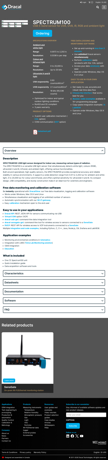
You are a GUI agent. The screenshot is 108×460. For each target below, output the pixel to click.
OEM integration (8, 407)
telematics (45, 240)
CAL (36, 119)
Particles (27, 425)
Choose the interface (82, 93)
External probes (29, 433)
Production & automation (7, 416)
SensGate (88, 222)
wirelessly (95, 66)
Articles (48, 423)
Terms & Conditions (9, 452)
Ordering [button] (42, 33)
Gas (25, 417)
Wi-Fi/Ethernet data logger (31, 429)
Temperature (29, 410)
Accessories (28, 435)
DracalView (35, 191)
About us (5, 433)
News (4, 436)
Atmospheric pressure (33, 415)
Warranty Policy (40, 452)
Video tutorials (50, 412)
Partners (5, 438)
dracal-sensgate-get (14, 222)
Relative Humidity (31, 412)
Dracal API (9, 213)
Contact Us (6, 441)
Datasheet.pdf (44, 131)
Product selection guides (52, 416)
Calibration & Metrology (7, 424)
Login (84, 2)
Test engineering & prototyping (9, 411)
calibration (87, 60)
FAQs (47, 428)
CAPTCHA (70, 420)
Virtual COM (10, 216)
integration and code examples (24, 228)
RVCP (7, 225)
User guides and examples (51, 408)
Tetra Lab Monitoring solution (38, 243)
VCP (57, 122)
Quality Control (8, 420)
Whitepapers (50, 425)
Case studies (50, 420)
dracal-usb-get (11, 219)
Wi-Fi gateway (44, 200)
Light (26, 420)
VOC (26, 423)
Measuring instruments (32, 407)
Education (9, 249)
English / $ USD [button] (101, 2)
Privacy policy (25, 452)
